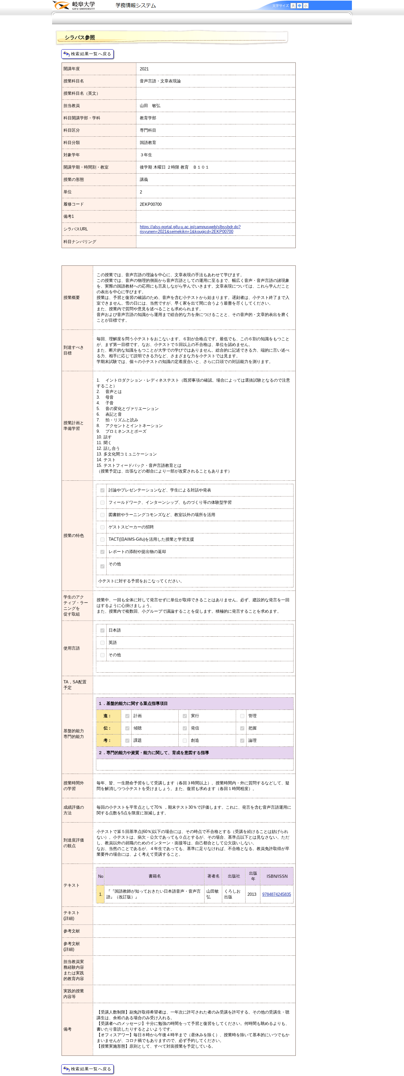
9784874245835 (276, 894)
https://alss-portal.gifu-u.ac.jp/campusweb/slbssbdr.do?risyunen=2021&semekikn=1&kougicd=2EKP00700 (190, 229)
